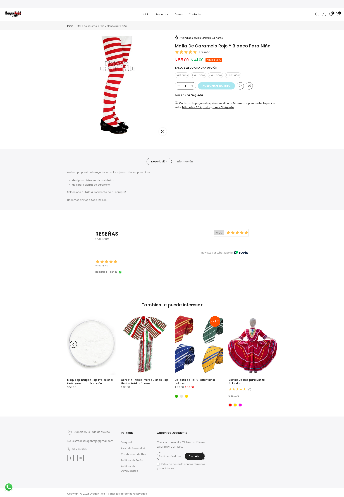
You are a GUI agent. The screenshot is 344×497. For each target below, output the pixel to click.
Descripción (159, 161)
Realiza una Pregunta (189, 95)
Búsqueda (127, 442)
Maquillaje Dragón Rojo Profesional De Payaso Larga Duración (90, 381)
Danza (179, 14)
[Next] (270, 344)
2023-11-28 (101, 266)
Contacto (195, 14)
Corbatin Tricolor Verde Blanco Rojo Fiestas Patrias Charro (144, 381)
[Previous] (73, 344)
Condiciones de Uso (133, 454)
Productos (162, 14)
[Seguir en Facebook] (70, 458)
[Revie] (241, 252)
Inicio (146, 14)
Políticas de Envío (132, 460)
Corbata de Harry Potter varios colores (195, 381)
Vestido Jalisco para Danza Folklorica (246, 381)
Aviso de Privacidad (133, 448)
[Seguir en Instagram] (80, 458)
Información (184, 161)
